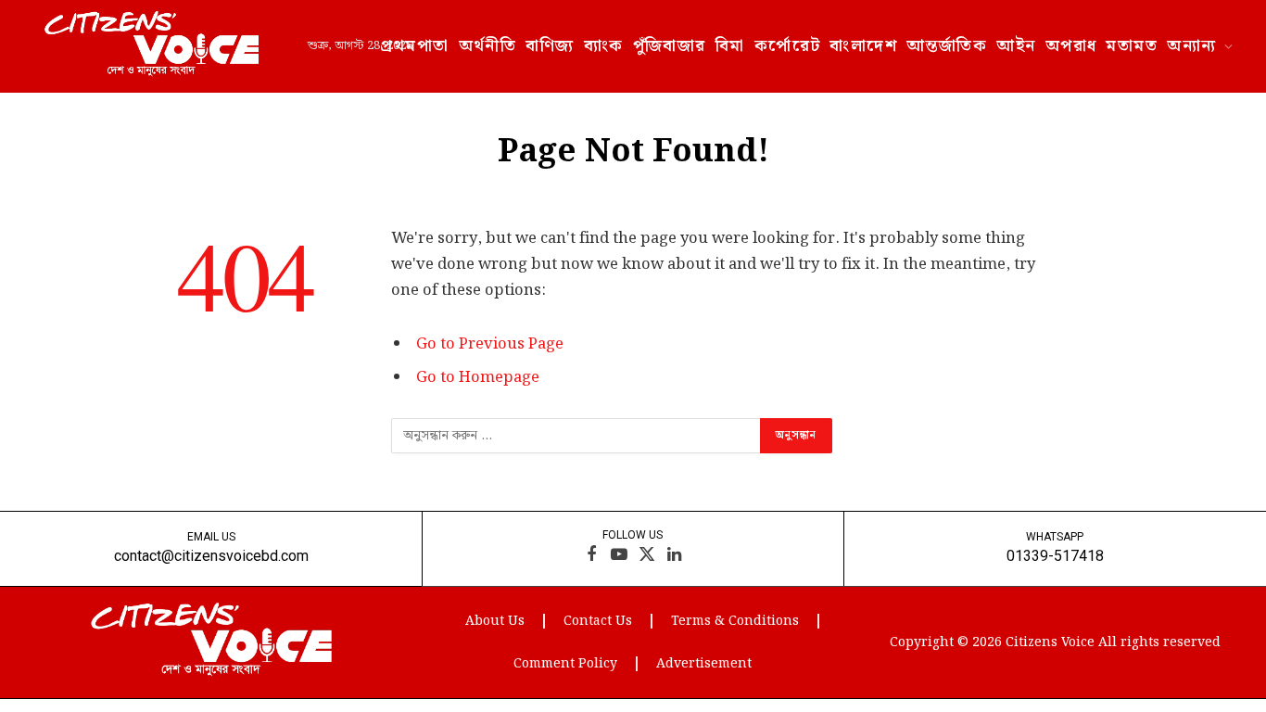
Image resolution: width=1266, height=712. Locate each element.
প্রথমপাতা (414, 45)
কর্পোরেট (787, 45)
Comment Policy (565, 664)
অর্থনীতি (488, 45)
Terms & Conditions (735, 621)
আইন (1015, 45)
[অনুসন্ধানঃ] (576, 435)
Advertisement (704, 664)
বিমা (730, 45)
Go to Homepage (477, 377)
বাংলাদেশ (863, 45)
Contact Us (597, 621)
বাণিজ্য (549, 45)
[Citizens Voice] (151, 46)
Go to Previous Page (489, 344)
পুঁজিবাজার (669, 45)
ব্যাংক (604, 45)
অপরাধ (1071, 45)
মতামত (1132, 45)
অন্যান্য (1191, 45)
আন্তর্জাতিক (946, 45)
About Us (495, 621)
